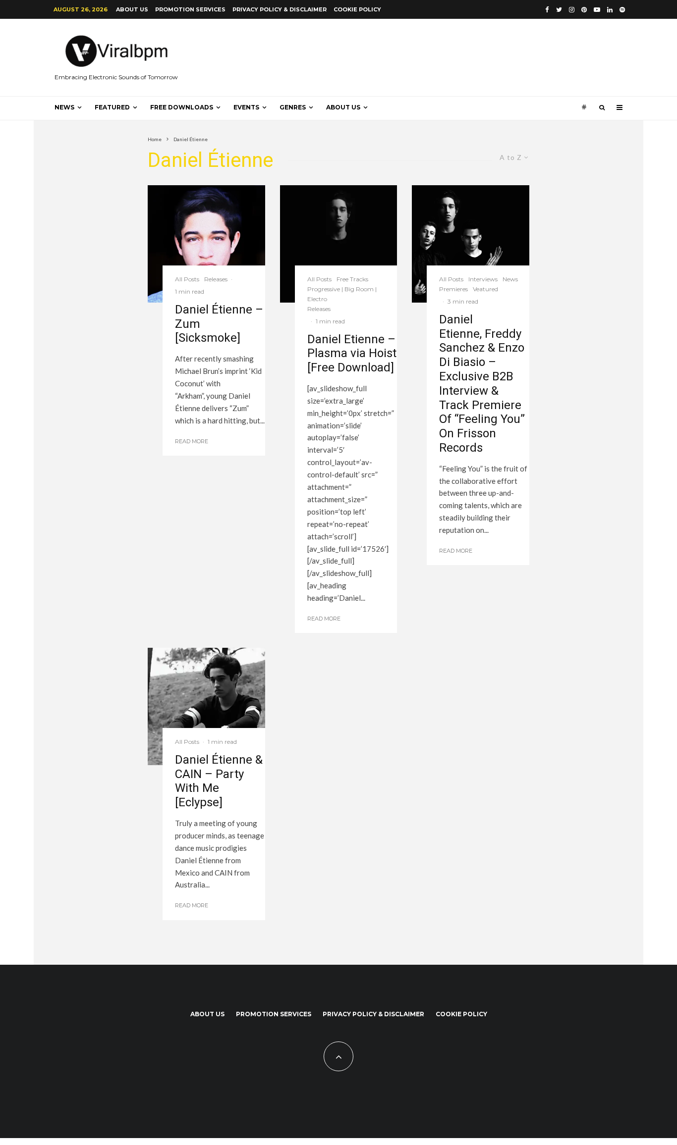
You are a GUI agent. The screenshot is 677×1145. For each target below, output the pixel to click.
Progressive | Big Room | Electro (342, 294)
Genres (293, 107)
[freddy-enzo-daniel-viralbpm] (470, 244)
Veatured (485, 289)
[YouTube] (597, 9)
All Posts (187, 279)
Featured (112, 107)
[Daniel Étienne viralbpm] (206, 706)
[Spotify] (622, 9)
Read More (191, 441)
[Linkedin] (610, 9)
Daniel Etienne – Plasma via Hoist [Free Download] (351, 353)
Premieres (453, 289)
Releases (215, 279)
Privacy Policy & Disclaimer (279, 9)
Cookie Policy (357, 9)
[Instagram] (571, 9)
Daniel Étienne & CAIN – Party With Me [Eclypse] (219, 781)
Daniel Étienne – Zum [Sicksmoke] (219, 324)
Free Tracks (352, 279)
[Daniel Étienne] (206, 244)
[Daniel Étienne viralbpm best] (338, 244)
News (64, 107)
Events (246, 107)
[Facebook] (547, 9)
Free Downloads (181, 107)
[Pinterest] (584, 9)
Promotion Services (190, 9)
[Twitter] (559, 9)
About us (132, 9)
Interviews (483, 279)
